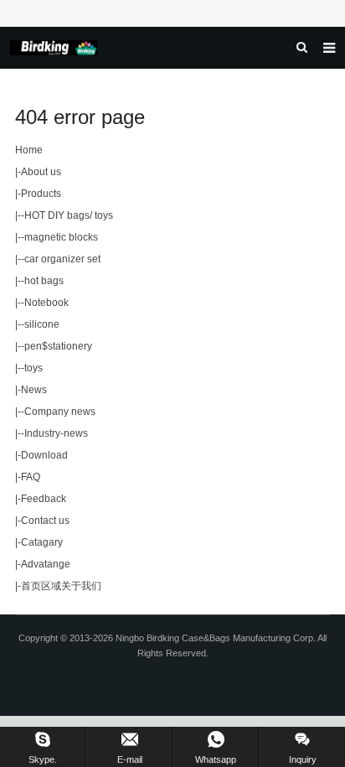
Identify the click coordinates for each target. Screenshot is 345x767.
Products (41, 194)
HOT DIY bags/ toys (68, 215)
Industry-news (56, 433)
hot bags (44, 281)
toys (33, 368)
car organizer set (62, 259)
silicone (41, 324)
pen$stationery (58, 346)
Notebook (46, 302)
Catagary (42, 542)
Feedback (43, 499)
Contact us (45, 520)
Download (44, 455)
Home (29, 150)
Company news (59, 411)
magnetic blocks (61, 237)
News (34, 390)
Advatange (45, 564)
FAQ (30, 477)
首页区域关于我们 (61, 586)
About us (41, 172)
